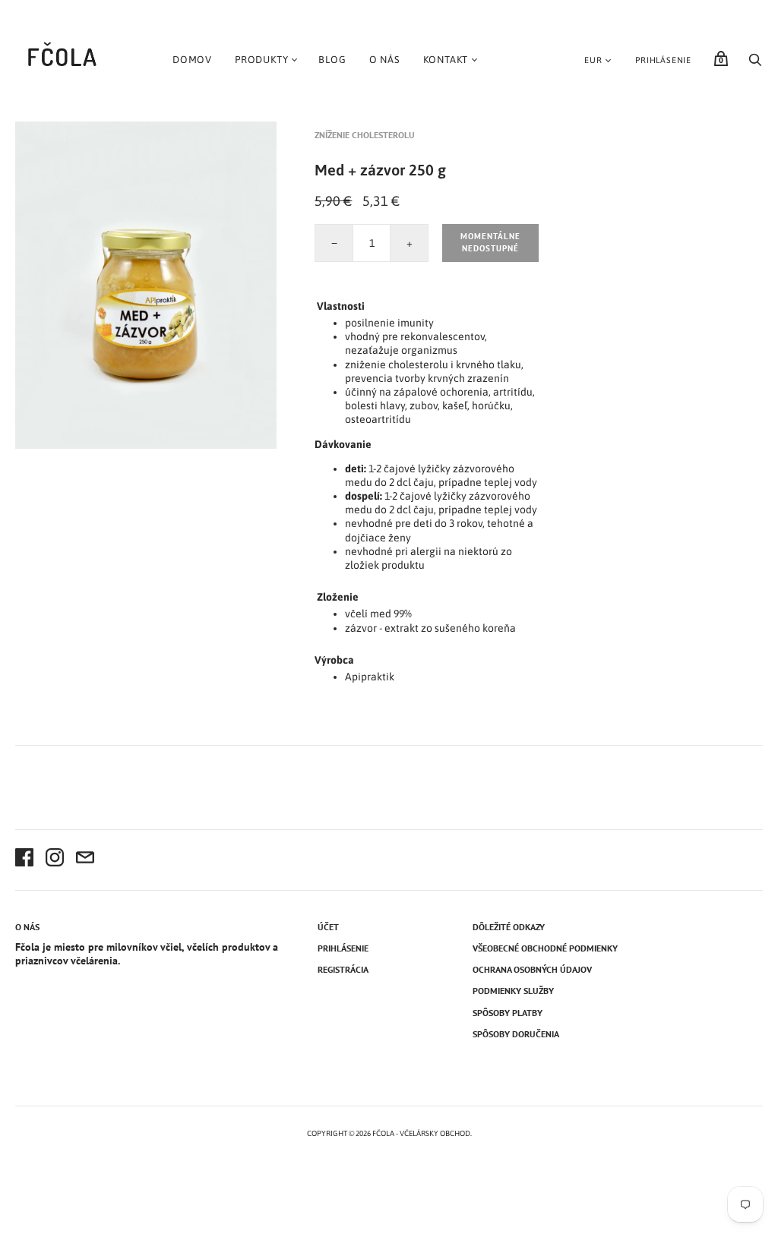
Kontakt (446, 59)
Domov (192, 59)
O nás (384, 59)
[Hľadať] (755, 64)
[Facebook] (24, 859)
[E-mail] (85, 859)
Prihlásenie (663, 60)
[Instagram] (55, 859)
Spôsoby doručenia (516, 1034)
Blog (332, 59)
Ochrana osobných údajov (532, 969)
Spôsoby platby (507, 1012)
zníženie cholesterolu (365, 134)
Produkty (261, 59)
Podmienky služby (513, 990)
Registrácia (343, 969)
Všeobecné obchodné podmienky (545, 948)
